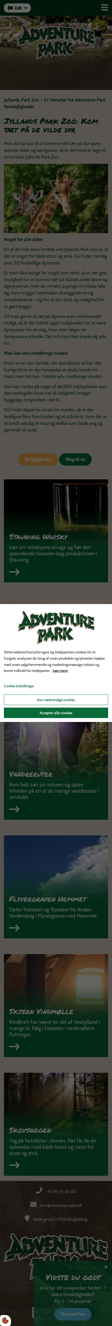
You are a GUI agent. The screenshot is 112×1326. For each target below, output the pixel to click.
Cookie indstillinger (19, 686)
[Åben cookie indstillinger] (5, 1320)
